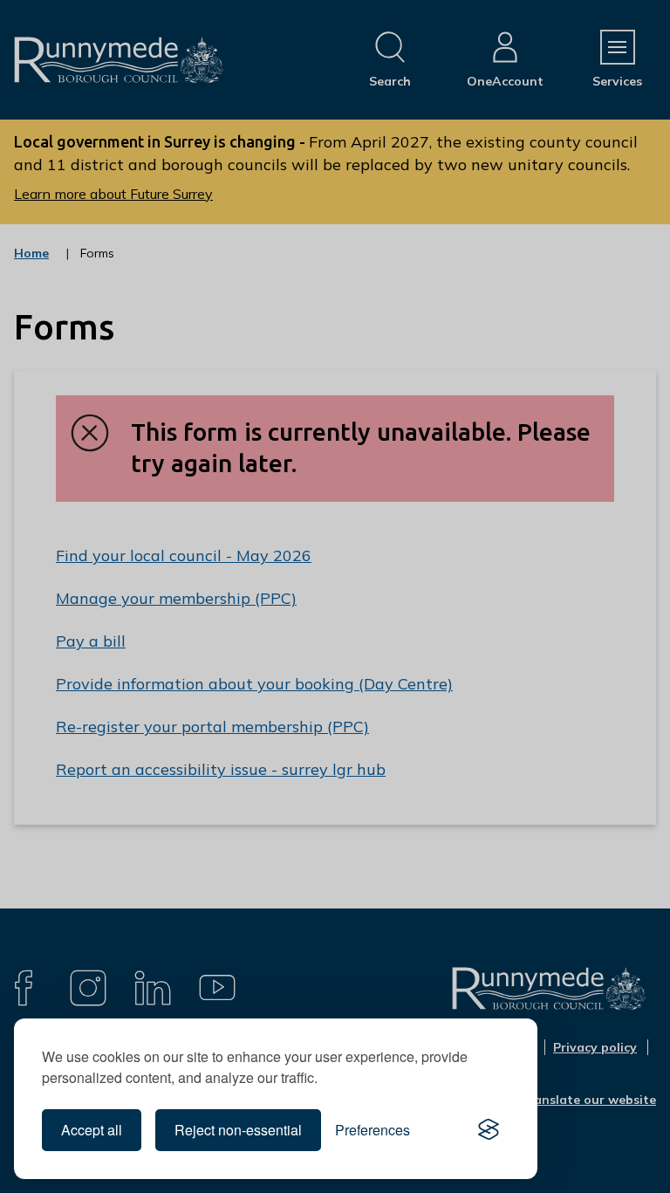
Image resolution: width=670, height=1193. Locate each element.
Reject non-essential (238, 1130)
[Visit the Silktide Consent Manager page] (488, 1130)
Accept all (91, 1130)
